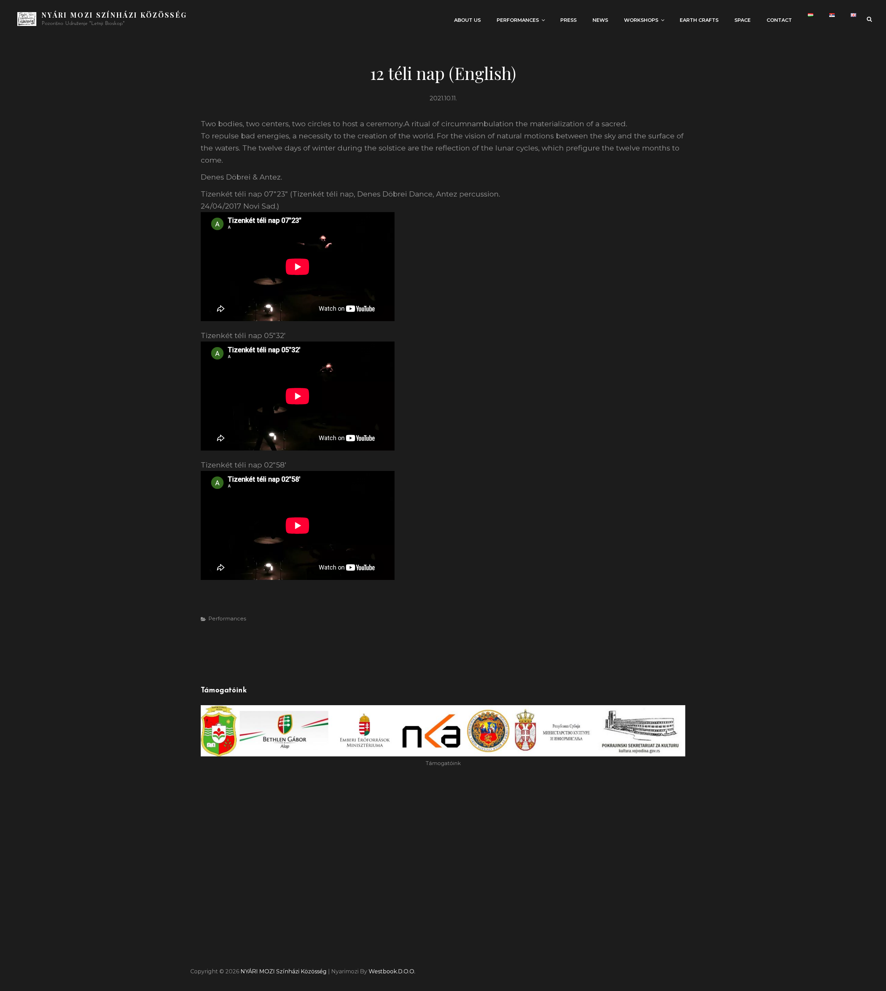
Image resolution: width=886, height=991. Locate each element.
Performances (518, 20)
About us (467, 20)
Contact (779, 20)
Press (568, 20)
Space (742, 20)
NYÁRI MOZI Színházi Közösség (114, 14)
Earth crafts (699, 20)
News (600, 20)
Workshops (641, 20)
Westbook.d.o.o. (392, 971)
